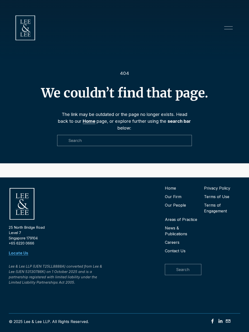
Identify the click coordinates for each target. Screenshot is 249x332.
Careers (172, 242)
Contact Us (175, 250)
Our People (175, 205)
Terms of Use (216, 196)
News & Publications (176, 231)
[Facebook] (212, 321)
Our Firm (173, 196)
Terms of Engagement (215, 208)
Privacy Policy (217, 188)
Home (170, 188)
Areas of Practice (181, 219)
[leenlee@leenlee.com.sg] (228, 321)
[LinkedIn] (220, 321)
